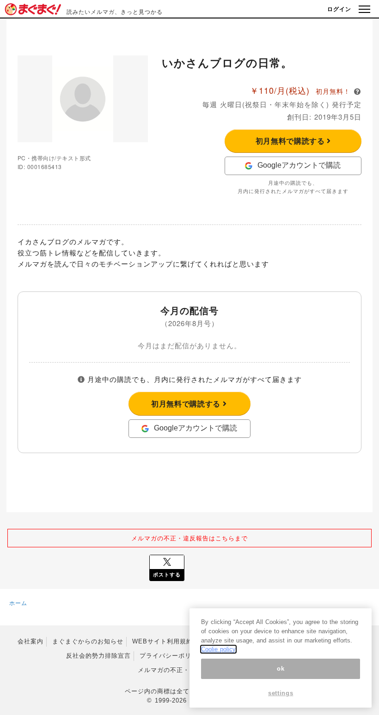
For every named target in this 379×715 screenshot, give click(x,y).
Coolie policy (218, 649)
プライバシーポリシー (172, 655)
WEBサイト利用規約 (162, 641)
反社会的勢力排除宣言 (98, 655)
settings (280, 693)
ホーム (18, 602)
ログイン (339, 9)
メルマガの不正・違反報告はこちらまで (189, 537)
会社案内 (30, 641)
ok (280, 668)
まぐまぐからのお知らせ (87, 641)
